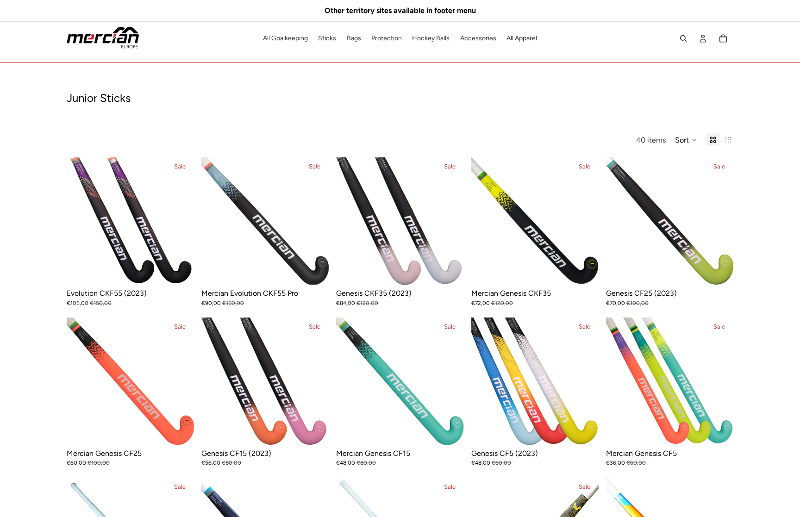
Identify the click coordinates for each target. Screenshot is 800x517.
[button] (686, 140)
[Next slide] (180, 221)
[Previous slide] (80, 221)
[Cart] (723, 38)
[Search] (683, 38)
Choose (187, 271)
